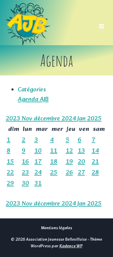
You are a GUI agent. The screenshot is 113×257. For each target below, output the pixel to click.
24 (38, 173)
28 (95, 173)
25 (53, 173)
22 (10, 173)
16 (25, 162)
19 (69, 162)
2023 (14, 119)
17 (38, 162)
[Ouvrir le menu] (101, 24)
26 (69, 173)
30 (25, 184)
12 (69, 151)
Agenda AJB (33, 99)
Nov (28, 119)
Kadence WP (71, 246)
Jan (82, 119)
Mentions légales (56, 228)
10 (38, 151)
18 (53, 162)
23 (25, 173)
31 (38, 184)
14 (95, 151)
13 (81, 151)
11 (53, 151)
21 (95, 162)
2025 (94, 119)
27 (81, 173)
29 (10, 184)
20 (81, 162)
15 (10, 162)
